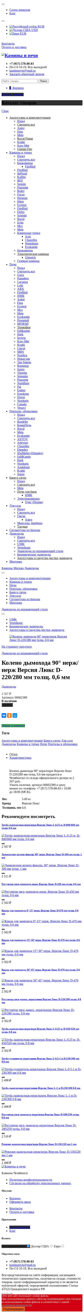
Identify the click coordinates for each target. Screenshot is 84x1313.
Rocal (20, 219)
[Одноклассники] (9, 715)
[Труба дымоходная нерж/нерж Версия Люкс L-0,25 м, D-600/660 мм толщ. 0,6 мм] (42, 839)
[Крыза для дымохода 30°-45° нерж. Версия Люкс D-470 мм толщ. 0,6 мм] (42, 984)
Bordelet (22, 421)
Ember (21, 390)
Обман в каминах (13, 725)
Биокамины (25, 163)
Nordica (22, 355)
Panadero (23, 278)
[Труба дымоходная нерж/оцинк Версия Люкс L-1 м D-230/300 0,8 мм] (42, 1099)
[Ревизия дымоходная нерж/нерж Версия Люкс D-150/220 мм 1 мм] (42, 1155)
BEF (20, 180)
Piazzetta (22, 187)
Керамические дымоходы (34, 554)
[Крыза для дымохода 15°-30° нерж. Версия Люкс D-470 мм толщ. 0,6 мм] (42, 954)
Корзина (15, 1198)
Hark (20, 334)
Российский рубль (14, 1246)
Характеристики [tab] (20, 757)
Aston (21, 299)
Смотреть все (26, 159)
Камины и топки (20, 152)
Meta (20, 135)
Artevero (22, 442)
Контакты (8, 43)
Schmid (22, 215)
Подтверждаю (13, 1309)
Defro (20, 212)
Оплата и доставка (14, 47)
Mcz (20, 226)
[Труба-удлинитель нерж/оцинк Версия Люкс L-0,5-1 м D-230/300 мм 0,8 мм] (42, 1072)
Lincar (21, 348)
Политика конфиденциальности (30, 1179)
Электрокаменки (28, 498)
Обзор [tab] (13, 754)
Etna (20, 131)
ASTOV (22, 439)
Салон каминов (19, 9)
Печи (12, 264)
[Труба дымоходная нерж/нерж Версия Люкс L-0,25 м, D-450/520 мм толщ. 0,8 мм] (42, 1043)
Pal (19, 386)
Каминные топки (28, 233)
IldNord (22, 173)
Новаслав (23, 358)
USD (34, 30)
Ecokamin (31, 247)
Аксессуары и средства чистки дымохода (36, 630)
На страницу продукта (17, 646)
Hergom (22, 198)
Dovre (21, 397)
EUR (22, 33)
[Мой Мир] (15, 715)
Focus (21, 194)
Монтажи (15, 561)
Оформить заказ (20, 1201)
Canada (22, 404)
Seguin (21, 184)
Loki (20, 285)
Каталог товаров (13, 94)
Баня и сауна (17, 592)
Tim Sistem (24, 362)
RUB (40, 26)
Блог (12, 13)
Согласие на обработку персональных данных (40, 1183)
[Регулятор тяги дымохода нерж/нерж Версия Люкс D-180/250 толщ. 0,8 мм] (42, 1128)
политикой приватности (17, 1305)
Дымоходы (16, 533)
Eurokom (23, 393)
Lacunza (22, 282)
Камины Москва (13, 568)
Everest (21, 205)
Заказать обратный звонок (26, 74)
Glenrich (30, 257)
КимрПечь (24, 425)
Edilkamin (23, 330)
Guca (20, 275)
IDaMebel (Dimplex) (30, 453)
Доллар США (40, 1246)
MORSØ (23, 323)
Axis (28, 236)
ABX (20, 289)
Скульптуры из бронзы (24, 530)
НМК (20, 296)
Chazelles (31, 240)
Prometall (23, 320)
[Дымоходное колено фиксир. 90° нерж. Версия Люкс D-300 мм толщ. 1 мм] (42, 868)
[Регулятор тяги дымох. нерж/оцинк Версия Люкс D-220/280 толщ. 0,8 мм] (42, 1013)
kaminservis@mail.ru (22, 70)
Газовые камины (28, 261)
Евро (57, 1246)
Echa (20, 222)
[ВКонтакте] (4, 715)
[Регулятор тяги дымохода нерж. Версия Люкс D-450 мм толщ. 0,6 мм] (42, 895)
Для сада (15, 505)
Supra (20, 369)
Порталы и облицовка (62, 744)
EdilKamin (24, 456)
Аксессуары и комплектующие (30, 578)
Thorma (22, 372)
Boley (21, 191)
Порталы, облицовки (23, 411)
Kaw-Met (23, 145)
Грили (21, 516)
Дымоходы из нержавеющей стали (40, 551)
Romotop (23, 365)
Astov (21, 128)
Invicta (21, 337)
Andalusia (23, 467)
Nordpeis (23, 400)
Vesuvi (21, 407)
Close (5, 111)
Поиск (43, 81)
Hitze (20, 201)
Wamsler (22, 376)
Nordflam (23, 383)
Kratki (21, 142)
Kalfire (21, 177)
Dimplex (22, 449)
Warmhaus (31, 243)
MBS (20, 351)
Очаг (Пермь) (34, 502)
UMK (21, 544)
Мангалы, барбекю (29, 523)
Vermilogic (24, 547)
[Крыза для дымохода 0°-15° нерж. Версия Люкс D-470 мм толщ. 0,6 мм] (42, 924)
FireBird (30, 166)
